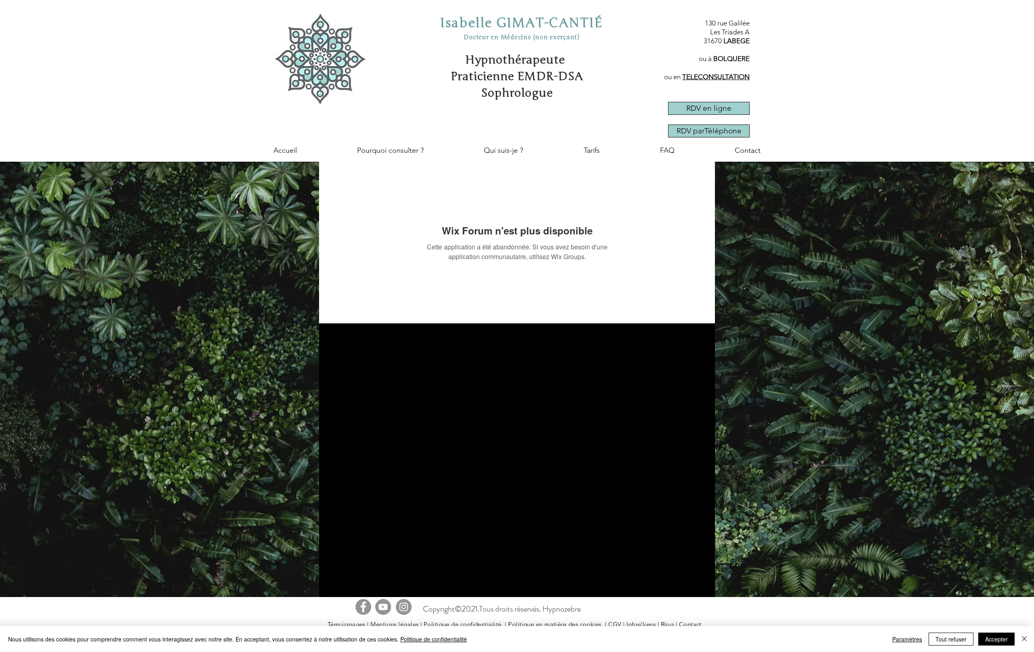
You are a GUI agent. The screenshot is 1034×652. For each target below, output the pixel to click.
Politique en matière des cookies (554, 624)
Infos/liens (641, 624)
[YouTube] (383, 607)
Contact (690, 624)
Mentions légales (394, 624)
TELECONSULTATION (716, 77)
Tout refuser (951, 639)
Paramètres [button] (907, 639)
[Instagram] (404, 607)
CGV (615, 624)
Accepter (996, 639)
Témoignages (347, 624)
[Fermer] (1024, 639)
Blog (667, 624)
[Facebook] (363, 607)
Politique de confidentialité (463, 624)
